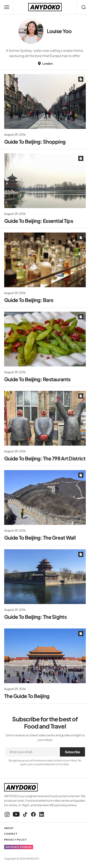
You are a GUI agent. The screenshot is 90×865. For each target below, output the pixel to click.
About (9, 828)
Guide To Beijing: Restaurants (37, 379)
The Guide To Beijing (27, 696)
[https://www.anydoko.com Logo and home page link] (45, 7)
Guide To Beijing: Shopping (35, 141)
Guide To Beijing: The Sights (35, 617)
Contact (10, 833)
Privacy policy (15, 839)
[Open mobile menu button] (6, 7)
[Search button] (83, 7)
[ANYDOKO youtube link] (16, 814)
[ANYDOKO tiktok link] (25, 814)
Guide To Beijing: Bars (28, 300)
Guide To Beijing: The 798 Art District (45, 458)
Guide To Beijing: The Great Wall (40, 537)
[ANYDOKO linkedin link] (40, 814)
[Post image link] (45, 101)
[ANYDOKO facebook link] (33, 814)
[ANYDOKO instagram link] (7, 814)
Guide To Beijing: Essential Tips (38, 221)
